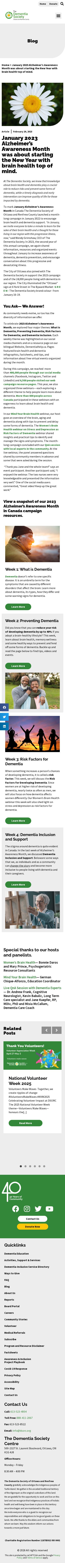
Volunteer (10, 1326)
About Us (9, 1293)
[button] (62, 4)
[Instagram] (26, 1208)
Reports (9, 1299)
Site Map (9, 1388)
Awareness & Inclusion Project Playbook (17, 1360)
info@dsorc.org (22, 1430)
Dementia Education (16, 1253)
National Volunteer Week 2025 (28, 1081)
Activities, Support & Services (22, 1260)
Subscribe (10, 1339)
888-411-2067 (25, 1418)
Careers (9, 1312)
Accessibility (11, 1382)
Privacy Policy (12, 1375)
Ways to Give (12, 1273)
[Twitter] (38, 1208)
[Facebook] (15, 1208)
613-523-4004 (19, 1411)
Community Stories (15, 1319)
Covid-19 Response (15, 1368)
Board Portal (11, 1306)
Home (43, 3)
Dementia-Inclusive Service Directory (26, 1266)
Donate (53, 3)
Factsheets (11, 1352)
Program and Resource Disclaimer (24, 1346)
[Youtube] (49, 1208)
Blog (7, 1286)
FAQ (6, 1280)
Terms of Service (34, 1557)
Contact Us (11, 1395)
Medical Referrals (14, 1332)
